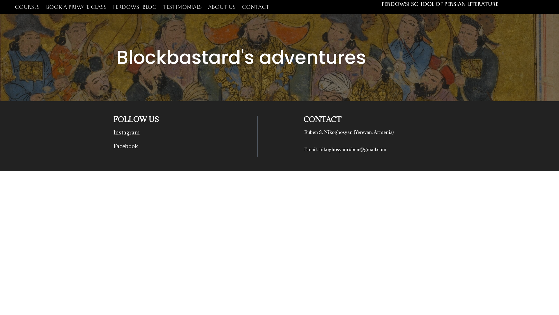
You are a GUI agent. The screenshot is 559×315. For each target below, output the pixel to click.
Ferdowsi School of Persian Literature (440, 4)
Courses (27, 7)
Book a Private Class (76, 7)
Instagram (127, 132)
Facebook (126, 146)
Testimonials (182, 7)
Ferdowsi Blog (135, 7)
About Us (222, 7)
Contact (255, 7)
